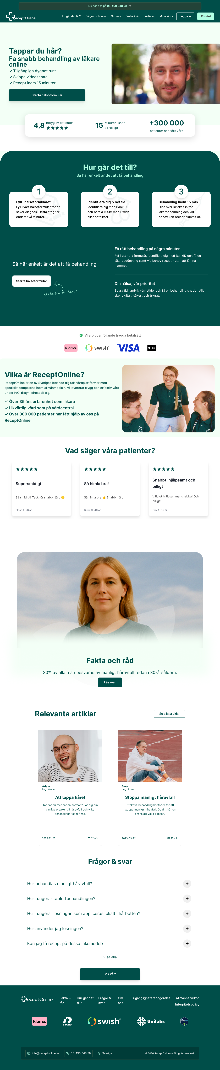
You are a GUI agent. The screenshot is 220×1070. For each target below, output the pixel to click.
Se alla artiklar (169, 713)
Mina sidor (166, 16)
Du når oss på (107, 6)
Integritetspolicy (187, 1004)
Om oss (116, 16)
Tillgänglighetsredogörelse (150, 998)
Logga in (185, 16)
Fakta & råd (133, 16)
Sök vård (205, 16)
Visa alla (110, 957)
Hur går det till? (71, 16)
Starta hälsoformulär (47, 95)
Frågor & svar (104, 1000)
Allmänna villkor (187, 998)
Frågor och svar (95, 16)
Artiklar (150, 16)
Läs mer (110, 682)
